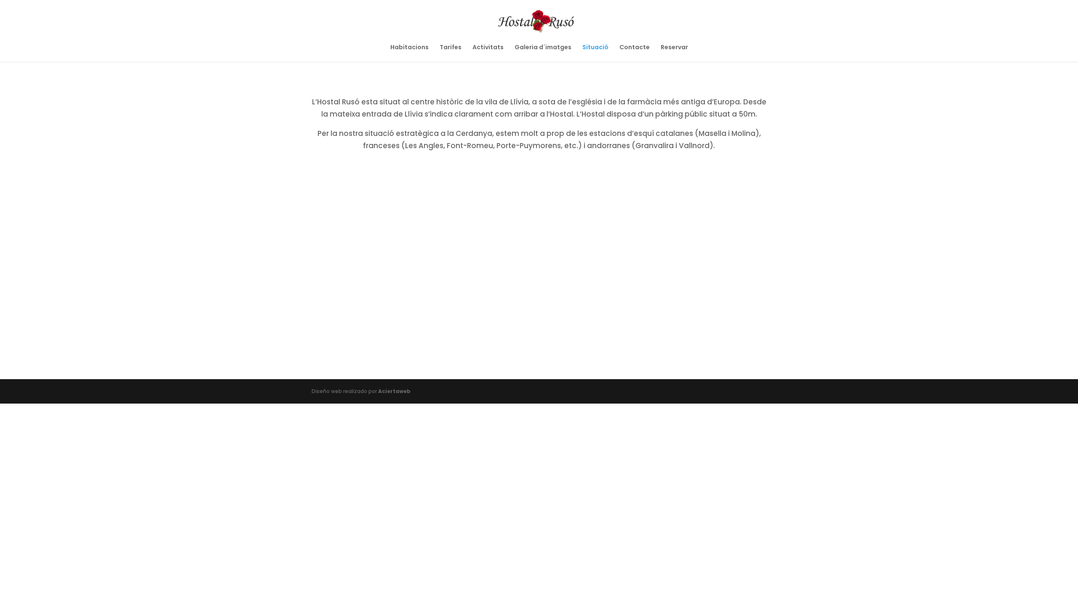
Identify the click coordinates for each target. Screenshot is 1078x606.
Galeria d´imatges (543, 47)
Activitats (488, 47)
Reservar (674, 47)
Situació (595, 47)
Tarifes (451, 47)
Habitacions (409, 47)
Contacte (634, 47)
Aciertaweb (394, 391)
